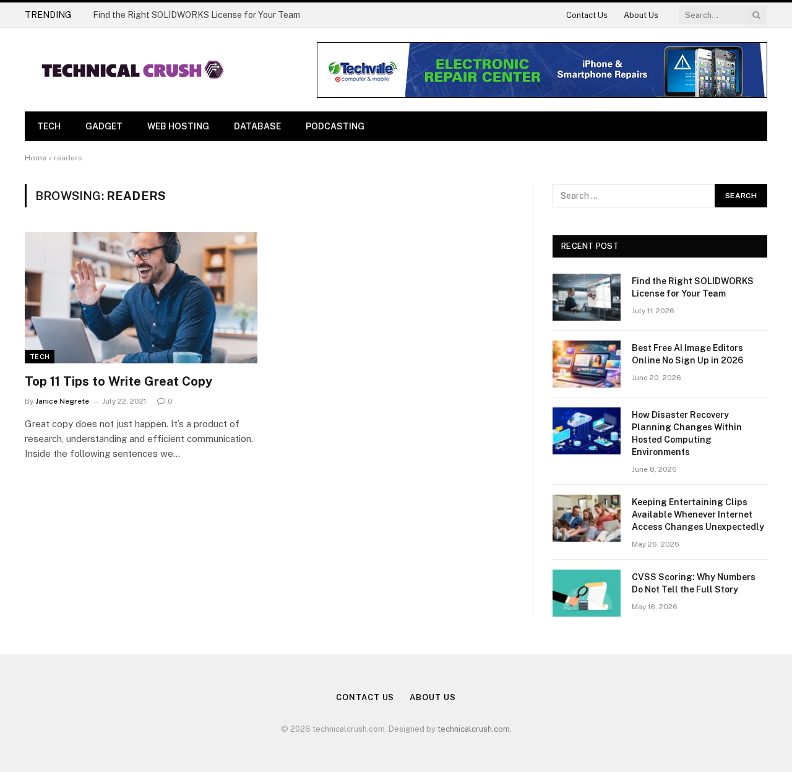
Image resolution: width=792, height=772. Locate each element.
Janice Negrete (62, 401)
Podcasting (335, 126)
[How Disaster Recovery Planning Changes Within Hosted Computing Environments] (587, 430)
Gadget (104, 126)
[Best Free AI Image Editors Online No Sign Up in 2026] (587, 364)
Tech (49, 126)
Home (35, 158)
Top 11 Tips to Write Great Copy (118, 381)
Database (257, 126)
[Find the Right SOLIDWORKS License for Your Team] (587, 297)
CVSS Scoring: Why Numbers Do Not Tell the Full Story (693, 583)
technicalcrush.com (473, 729)
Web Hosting (178, 126)
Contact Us (587, 15)
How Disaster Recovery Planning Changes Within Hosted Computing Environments (687, 433)
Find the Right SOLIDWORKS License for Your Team (196, 15)
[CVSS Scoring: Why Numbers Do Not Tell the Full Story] (587, 593)
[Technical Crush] (133, 70)
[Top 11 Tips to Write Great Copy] (141, 297)
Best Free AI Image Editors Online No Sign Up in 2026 (687, 354)
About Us (641, 15)
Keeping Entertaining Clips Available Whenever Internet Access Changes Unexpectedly (698, 514)
